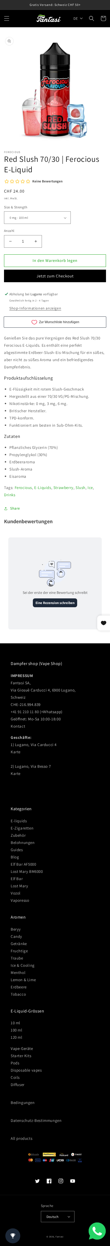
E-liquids (19, 820)
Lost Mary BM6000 (27, 871)
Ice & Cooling (23, 965)
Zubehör (18, 835)
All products (21, 1138)
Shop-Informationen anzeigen (35, 308)
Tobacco (18, 994)
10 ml (15, 1022)
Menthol (18, 972)
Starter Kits (21, 1055)
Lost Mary (19, 885)
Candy (16, 936)
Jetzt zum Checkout (55, 275)
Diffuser (18, 1084)
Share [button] (15, 508)
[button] (7, 18)
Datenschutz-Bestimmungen (36, 1120)
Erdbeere (19, 986)
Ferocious (23, 487)
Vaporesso (20, 900)
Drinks (9, 494)
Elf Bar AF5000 (23, 864)
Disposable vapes (26, 1070)
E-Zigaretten (22, 828)
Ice (90, 487)
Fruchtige (19, 950)
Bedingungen (23, 1102)
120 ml (16, 1037)
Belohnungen (23, 842)
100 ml (16, 1030)
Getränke (19, 943)
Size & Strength (15, 207)
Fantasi (60, 1236)
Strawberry (63, 487)
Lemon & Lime (23, 979)
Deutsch (52, 1216)
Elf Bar (17, 878)
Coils (15, 1077)
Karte (16, 751)
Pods (15, 1062)
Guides (17, 849)
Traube (17, 958)
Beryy (16, 929)
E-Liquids (42, 487)
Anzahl (9, 230)
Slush (80, 487)
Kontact (18, 726)
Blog (15, 856)
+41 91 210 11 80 (25, 711)
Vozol (16, 893)
